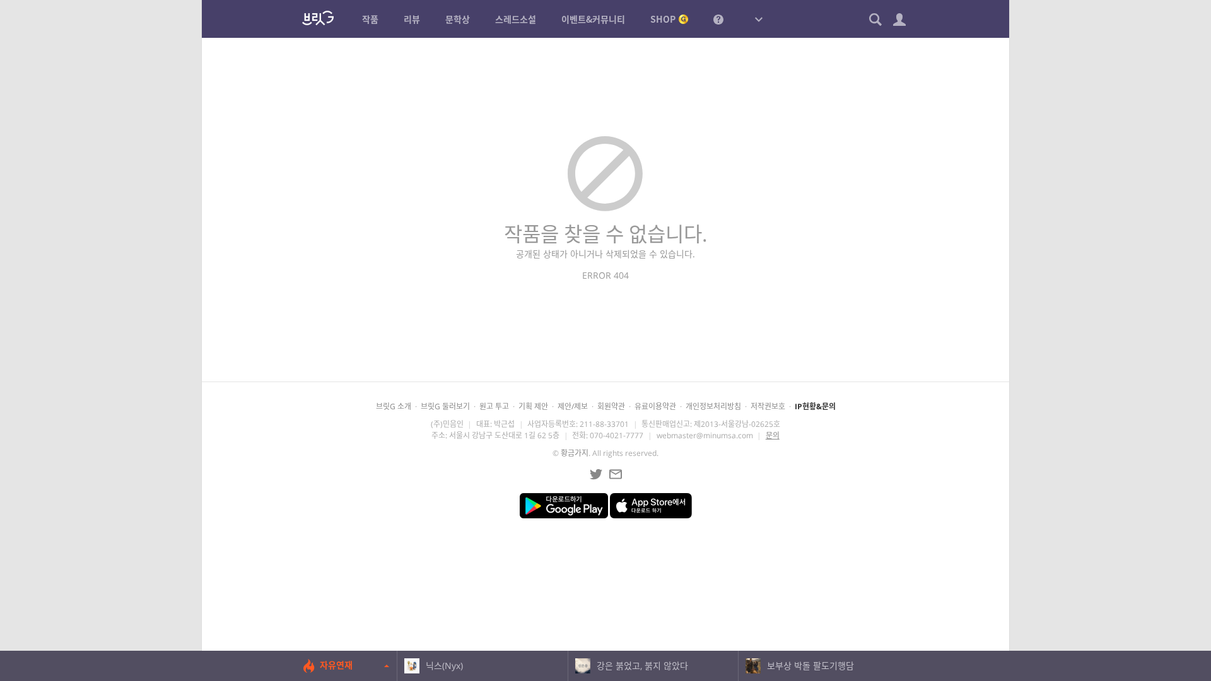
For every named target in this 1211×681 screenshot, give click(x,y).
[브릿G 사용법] (718, 19)
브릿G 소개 (393, 406)
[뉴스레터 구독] (615, 474)
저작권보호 (768, 406)
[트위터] (596, 474)
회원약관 (611, 406)
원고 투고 (494, 406)
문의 (773, 435)
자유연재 (336, 665)
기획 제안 (533, 406)
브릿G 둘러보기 (445, 406)
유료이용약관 (655, 406)
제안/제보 (573, 406)
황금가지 (574, 453)
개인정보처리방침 (713, 406)
